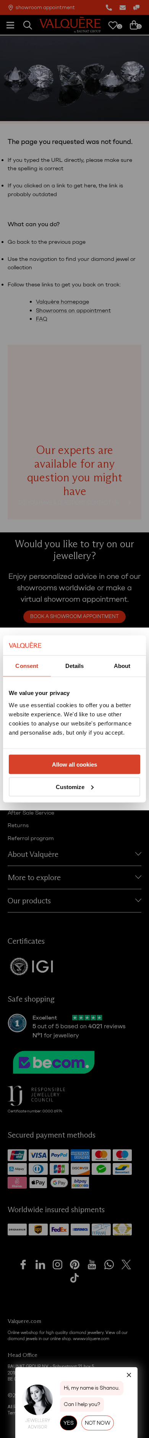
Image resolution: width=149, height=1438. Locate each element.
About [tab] (122, 666)
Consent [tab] (26, 666)
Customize (70, 786)
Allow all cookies (74, 764)
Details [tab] (74, 666)
